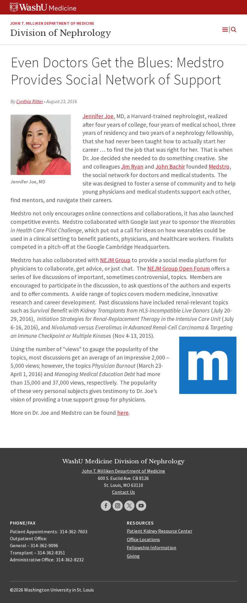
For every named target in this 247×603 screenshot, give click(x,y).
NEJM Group (115, 260)
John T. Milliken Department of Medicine (52, 23)
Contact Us (123, 492)
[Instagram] (117, 505)
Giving (133, 556)
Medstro (219, 166)
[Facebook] (106, 505)
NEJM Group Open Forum (178, 268)
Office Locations (143, 539)
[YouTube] (141, 505)
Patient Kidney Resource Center (159, 531)
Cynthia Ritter (29, 101)
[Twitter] (129, 505)
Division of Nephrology (60, 33)
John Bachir (170, 166)
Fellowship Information (151, 547)
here (123, 412)
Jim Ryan (132, 166)
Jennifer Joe (98, 116)
